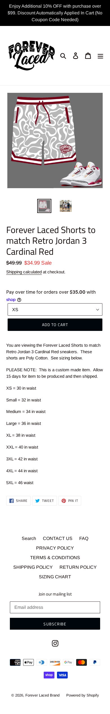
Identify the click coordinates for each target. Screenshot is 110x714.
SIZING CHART (55, 576)
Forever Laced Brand (42, 695)
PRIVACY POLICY (55, 548)
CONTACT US (57, 538)
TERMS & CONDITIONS (55, 557)
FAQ (83, 538)
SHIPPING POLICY (33, 567)
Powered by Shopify (82, 695)
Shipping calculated (24, 271)
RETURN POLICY (78, 567)
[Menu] (100, 55)
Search (29, 538)
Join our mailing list (55, 594)
